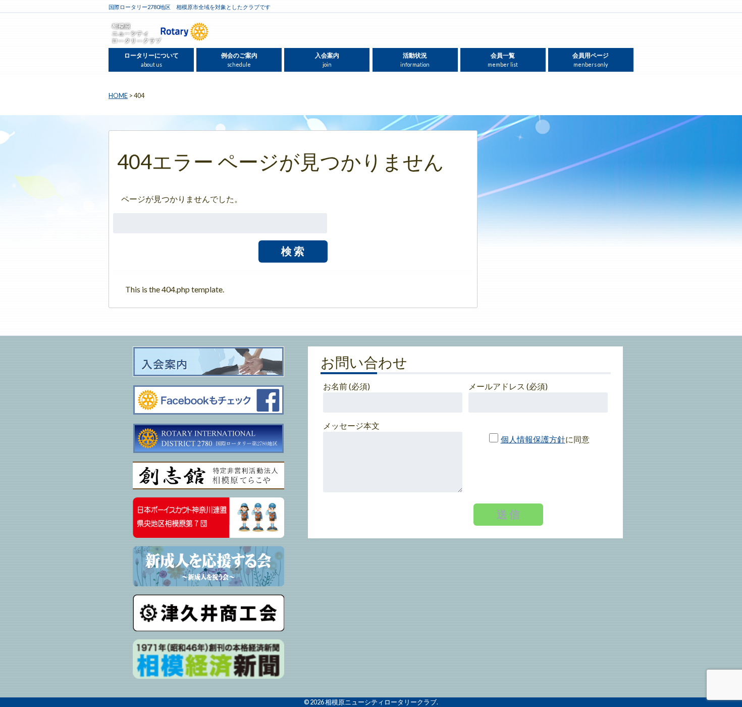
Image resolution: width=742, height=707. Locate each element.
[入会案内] (208, 362)
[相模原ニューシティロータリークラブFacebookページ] (208, 400)
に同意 (545, 439)
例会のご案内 (239, 60)
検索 (293, 250)
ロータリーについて (151, 60)
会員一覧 (503, 60)
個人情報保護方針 (533, 439)
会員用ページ (590, 60)
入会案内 (327, 60)
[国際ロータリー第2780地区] (208, 438)
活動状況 (415, 60)
